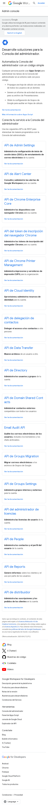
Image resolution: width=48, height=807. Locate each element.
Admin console (10, 11)
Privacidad (18, 795)
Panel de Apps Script (10, 715)
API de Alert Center (17, 174)
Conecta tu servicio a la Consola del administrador (23, 121)
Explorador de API (9, 723)
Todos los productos (10, 784)
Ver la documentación (11, 110)
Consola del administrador (12, 711)
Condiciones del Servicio (12, 700)
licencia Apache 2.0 (12, 627)
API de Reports (14, 567)
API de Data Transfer (18, 348)
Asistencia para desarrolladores (15, 696)
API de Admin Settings (19, 145)
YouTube (5, 747)
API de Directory (15, 370)
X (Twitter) (6, 743)
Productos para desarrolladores (15, 687)
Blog (4, 735)
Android (5, 764)
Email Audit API (14, 428)
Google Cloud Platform (11, 776)
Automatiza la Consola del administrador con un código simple (23, 63)
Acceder (41, 3)
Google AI (6, 780)
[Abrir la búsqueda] (34, 3)
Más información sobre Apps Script (17, 114)
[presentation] (24, 52)
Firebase (5, 772)
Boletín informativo (10, 739)
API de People (14, 539)
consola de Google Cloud (12, 719)
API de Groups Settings (20, 484)
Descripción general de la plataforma (17, 683)
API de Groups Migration (21, 456)
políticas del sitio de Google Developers (26, 629)
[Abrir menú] (4, 3)
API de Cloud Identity (19, 291)
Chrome (5, 768)
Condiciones (7, 795)
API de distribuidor (17, 592)
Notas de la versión (9, 692)
